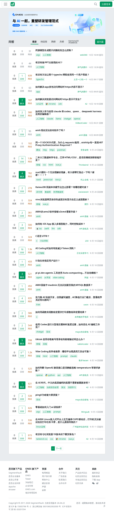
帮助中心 (46, 479)
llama (58, 118)
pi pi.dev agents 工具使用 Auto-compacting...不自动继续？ (66, 272)
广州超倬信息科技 (80, 426)
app (38, 91)
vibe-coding (58, 277)
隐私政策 (96, 476)
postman (61, 150)
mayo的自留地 (81, 331)
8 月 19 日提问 (96, 204)
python (51, 375)
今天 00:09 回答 (96, 135)
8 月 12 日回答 (96, 331)
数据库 (48, 192)
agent (39, 277)
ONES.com (30, 489)
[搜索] (96, 4)
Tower (28, 479)
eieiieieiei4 (83, 192)
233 (86, 241)
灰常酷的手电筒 (81, 317)
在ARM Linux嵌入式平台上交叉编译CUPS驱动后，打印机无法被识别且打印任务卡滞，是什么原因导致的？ (68, 420)
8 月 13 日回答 (96, 387)
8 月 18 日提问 (96, 241)
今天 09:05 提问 (96, 91)
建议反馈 (46, 483)
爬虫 (38, 150)
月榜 (62, 41)
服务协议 (96, 472)
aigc (38, 55)
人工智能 (47, 55)
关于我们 (62, 472)
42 (86, 103)
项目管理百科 (31, 492)
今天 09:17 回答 (96, 79)
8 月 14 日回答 (96, 317)
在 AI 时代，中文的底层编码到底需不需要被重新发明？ (62, 382)
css (44, 164)
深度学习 (72, 387)
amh (38, 135)
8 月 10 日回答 (96, 439)
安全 (48, 331)
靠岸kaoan (83, 360)
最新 (34, 41)
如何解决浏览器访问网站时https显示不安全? (58, 99)
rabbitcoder (82, 344)
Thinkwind (83, 165)
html (51, 164)
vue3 (38, 179)
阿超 (86, 277)
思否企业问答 (14, 483)
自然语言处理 (53, 387)
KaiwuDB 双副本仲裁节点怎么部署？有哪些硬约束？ (62, 187)
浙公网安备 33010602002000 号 (46, 506)
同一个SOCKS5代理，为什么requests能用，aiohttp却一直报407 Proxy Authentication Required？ (69, 144)
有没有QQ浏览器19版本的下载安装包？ (55, 434)
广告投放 (62, 476)
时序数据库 (58, 192)
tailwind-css (41, 439)
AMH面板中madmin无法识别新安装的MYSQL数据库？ (64, 285)
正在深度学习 (82, 253)
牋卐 (86, 204)
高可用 (39, 192)
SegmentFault (15, 472)
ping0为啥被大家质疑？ (47, 394)
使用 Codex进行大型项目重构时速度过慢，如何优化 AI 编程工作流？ (67, 326)
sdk (59, 228)
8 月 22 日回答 (96, 165)
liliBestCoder (81, 123)
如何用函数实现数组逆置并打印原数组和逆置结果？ (61, 312)
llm (53, 228)
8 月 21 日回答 (96, 179)
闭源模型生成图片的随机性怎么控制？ (54, 50)
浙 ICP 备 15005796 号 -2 (20, 506)
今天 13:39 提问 (96, 67)
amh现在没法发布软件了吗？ (50, 130)
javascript (48, 179)
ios (40, 228)
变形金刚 (84, 150)
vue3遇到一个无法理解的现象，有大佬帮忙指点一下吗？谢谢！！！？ (64, 173)
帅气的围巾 (82, 67)
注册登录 (106, 4)
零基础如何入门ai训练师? (48, 407)
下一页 (59, 448)
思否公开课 (13, 479)
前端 (38, 164)
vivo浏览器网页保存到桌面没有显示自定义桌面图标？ (62, 199)
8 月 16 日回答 (96, 289)
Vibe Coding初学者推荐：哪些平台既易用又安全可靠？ (63, 351)
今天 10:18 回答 (96, 103)
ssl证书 (39, 103)
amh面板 (83, 135)
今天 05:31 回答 (96, 123)
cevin (86, 304)
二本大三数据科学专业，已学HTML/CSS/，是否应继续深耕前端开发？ (68, 159)
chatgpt (67, 118)
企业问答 (29, 485)
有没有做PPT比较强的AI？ (49, 62)
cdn (60, 103)
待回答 (44, 41)
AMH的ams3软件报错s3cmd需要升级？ (56, 211)
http (45, 150)
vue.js (58, 164)
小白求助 (44, 240)
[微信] (93, 483)
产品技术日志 (81, 472)
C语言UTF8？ (42, 236)
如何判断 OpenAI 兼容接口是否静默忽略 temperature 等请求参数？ (67, 369)
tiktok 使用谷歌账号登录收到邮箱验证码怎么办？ (60, 339)
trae (38, 304)
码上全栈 (84, 179)
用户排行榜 (47, 476)
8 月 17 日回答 (96, 277)
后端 (45, 344)
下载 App (96, 479)
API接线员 (83, 228)
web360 (83, 55)
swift (46, 228)
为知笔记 (29, 482)
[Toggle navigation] (5, 4)
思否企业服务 (14, 476)
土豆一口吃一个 (80, 79)
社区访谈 (79, 483)
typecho (40, 79)
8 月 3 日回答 (97, 412)
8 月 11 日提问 (96, 426)
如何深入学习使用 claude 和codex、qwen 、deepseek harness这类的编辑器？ (68, 113)
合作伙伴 (62, 483)
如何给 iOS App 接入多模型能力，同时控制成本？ (60, 223)
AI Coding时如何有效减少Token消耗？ (55, 248)
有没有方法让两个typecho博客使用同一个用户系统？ (62, 74)
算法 (63, 387)
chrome (52, 103)
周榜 (53, 41)
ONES (28, 475)
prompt (64, 356)
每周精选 (46, 472)
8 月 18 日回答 (96, 228)
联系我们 (62, 479)
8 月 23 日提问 (96, 150)
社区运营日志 (81, 476)
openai (77, 118)
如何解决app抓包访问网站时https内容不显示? (59, 86)
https (52, 150)
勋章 (44, 490)
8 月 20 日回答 (96, 192)
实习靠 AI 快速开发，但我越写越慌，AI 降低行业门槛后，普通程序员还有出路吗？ (68, 298)
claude (50, 118)
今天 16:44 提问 (96, 55)
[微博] (97, 483)
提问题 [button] (100, 41)
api (59, 375)
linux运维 (40, 426)
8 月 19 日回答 (96, 216)
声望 (44, 486)
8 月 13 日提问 (96, 375)
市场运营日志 (81, 479)
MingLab (85, 412)
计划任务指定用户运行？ (47, 260)
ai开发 (47, 277)
